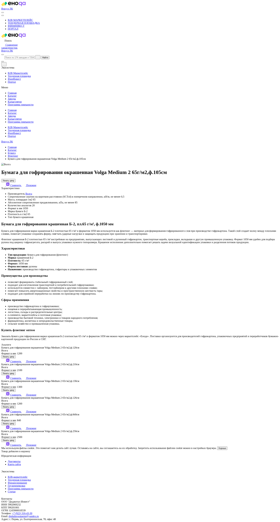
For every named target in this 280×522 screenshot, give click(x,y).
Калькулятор (15, 101)
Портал (13, 28)
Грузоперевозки (16, 485)
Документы (14, 461)
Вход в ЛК (7, 8)
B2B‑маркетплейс (18, 477)
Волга (28, 193)
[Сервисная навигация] (2, 12)
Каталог (12, 95)
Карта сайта (14, 464)
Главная (12, 93)
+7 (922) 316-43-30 (22, 513)
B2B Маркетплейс (20, 20)
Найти (45, 57)
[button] (6, 40)
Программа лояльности (21, 104)
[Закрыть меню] (2, 61)
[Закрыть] (3, 64)
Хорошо (222, 448)
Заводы (12, 98)
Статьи (12, 491)
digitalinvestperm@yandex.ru (24, 516)
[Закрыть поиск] (37, 57)
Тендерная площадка (24, 23)
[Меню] (2, 15)
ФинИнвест (16, 26)
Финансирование (17, 482)
